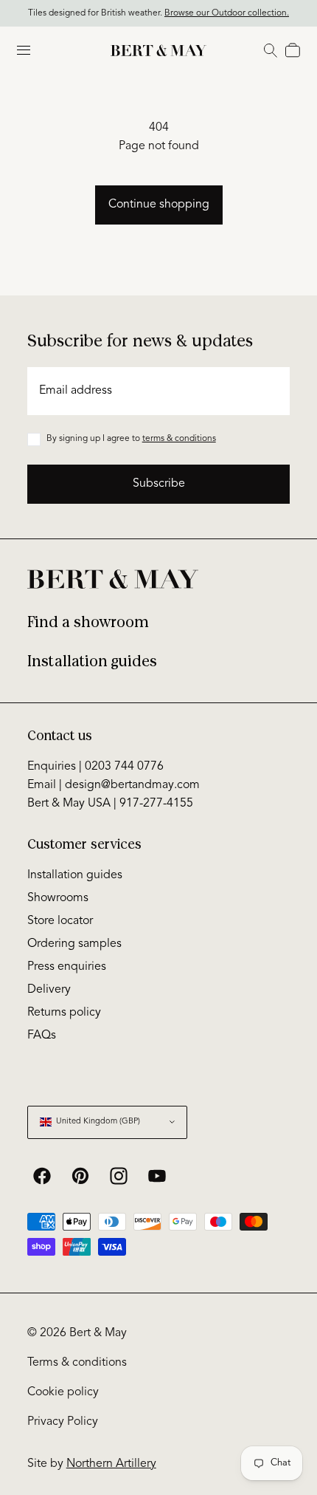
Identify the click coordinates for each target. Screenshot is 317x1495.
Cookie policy (63, 1392)
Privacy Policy (62, 1422)
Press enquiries (66, 967)
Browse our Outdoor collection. (226, 11)
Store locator (60, 921)
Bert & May (98, 1333)
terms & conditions (179, 438)
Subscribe (159, 484)
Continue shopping (158, 205)
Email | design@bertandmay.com (113, 785)
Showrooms (57, 898)
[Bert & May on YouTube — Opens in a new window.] (157, 1176)
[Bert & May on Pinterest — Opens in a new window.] (80, 1176)
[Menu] (23, 50)
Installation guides (92, 661)
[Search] (270, 50)
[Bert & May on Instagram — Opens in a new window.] (118, 1176)
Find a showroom (88, 622)
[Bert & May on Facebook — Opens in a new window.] (42, 1176)
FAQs (41, 1035)
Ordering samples (74, 944)
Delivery (49, 990)
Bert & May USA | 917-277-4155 (110, 804)
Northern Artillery (111, 1464)
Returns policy (64, 1013)
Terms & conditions (77, 1363)
